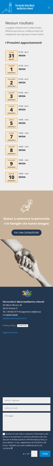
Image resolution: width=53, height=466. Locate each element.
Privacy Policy (9, 325)
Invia (45, 453)
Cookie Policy (22, 325)
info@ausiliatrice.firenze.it (15, 318)
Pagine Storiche (10, 332)
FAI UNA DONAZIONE (26, 232)
